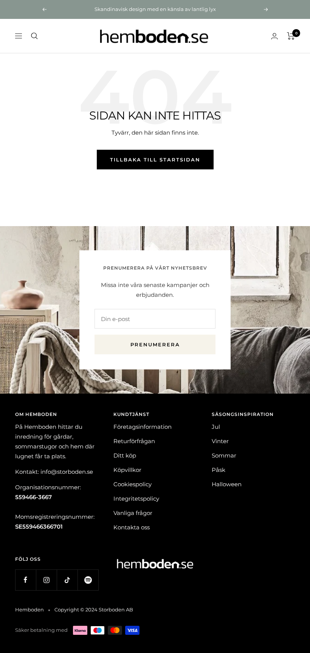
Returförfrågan (134, 441)
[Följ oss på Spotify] (88, 579)
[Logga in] (274, 36)
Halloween (227, 484)
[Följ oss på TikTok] (67, 579)
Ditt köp (124, 455)
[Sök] (34, 36)
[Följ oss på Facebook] (25, 579)
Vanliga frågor (132, 513)
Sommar (224, 455)
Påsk (218, 469)
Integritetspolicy (136, 498)
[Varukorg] (291, 36)
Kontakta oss (131, 527)
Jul (216, 426)
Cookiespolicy (132, 484)
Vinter (220, 441)
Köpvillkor (127, 469)
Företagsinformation (142, 426)
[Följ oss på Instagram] (46, 579)
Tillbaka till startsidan (155, 160)
